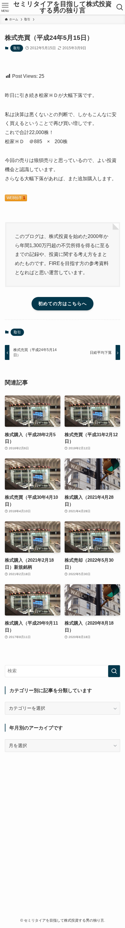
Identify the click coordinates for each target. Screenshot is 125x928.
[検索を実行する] (114, 671)
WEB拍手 (16, 198)
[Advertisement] (62, 823)
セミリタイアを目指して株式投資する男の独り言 (62, 7)
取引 (16, 48)
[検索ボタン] (120, 7)
